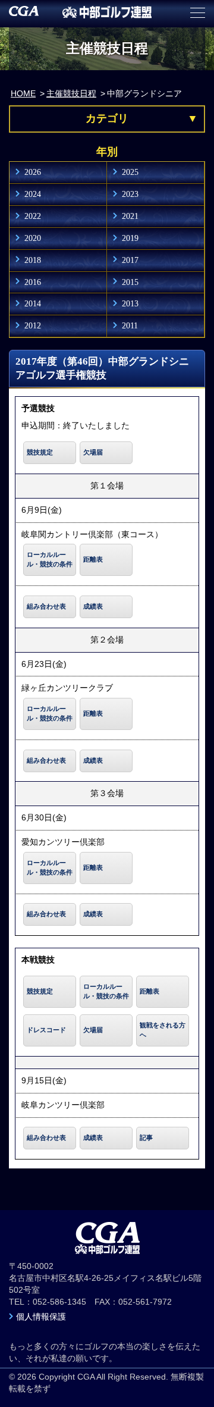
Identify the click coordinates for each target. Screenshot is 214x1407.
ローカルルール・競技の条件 (50, 559)
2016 (32, 282)
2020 (32, 238)
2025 (130, 172)
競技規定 (40, 452)
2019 (130, 238)
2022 (32, 216)
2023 (130, 194)
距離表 (93, 559)
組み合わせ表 (46, 606)
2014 (32, 303)
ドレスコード (46, 1029)
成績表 (93, 606)
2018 (32, 260)
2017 (130, 260)
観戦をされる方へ (162, 1029)
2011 (130, 325)
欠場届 (93, 452)
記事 (146, 1137)
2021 (130, 216)
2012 (32, 325)
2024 (32, 194)
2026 (32, 172)
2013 (130, 303)
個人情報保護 (41, 1316)
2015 (130, 282)
